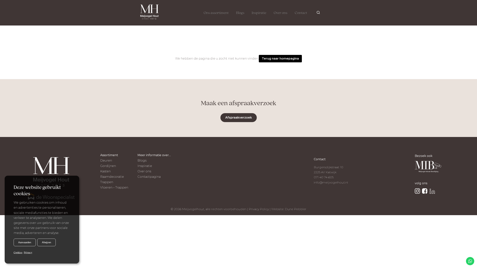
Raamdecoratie (112, 176)
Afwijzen (46, 242)
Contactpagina (149, 176)
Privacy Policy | (260, 209)
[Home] (149, 13)
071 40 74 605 (324, 177)
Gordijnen (108, 166)
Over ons (280, 13)
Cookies (18, 252)
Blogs (240, 13)
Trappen (106, 182)
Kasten (105, 171)
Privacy (28, 252)
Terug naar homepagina (280, 58)
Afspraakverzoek (238, 117)
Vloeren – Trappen (114, 187)
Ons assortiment (216, 13)
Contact (301, 13)
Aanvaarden (24, 242)
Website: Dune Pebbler (288, 209)
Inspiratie (259, 13)
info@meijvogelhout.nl (331, 182)
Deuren (106, 160)
